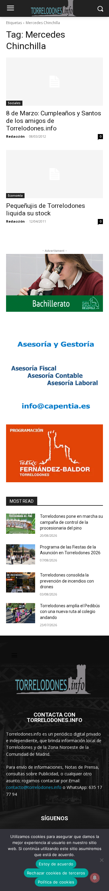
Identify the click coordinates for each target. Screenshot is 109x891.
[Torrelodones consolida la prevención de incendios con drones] (20, 582)
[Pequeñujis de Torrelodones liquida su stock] (54, 174)
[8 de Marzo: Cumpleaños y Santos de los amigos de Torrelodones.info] (54, 82)
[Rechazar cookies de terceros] (101, 860)
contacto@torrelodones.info (33, 787)
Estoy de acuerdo (56, 863)
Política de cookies (56, 882)
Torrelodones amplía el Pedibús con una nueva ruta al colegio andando (70, 611)
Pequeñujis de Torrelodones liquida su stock (45, 209)
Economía (15, 195)
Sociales (14, 103)
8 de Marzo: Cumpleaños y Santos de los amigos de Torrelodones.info (53, 121)
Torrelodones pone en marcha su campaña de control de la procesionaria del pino (71, 522)
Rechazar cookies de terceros (56, 873)
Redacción (15, 136)
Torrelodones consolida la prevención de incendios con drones (67, 581)
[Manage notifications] (95, 878)
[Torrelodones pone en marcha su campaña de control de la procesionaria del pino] (20, 524)
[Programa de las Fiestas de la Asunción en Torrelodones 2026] (20, 554)
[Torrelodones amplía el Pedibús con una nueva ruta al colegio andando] (20, 613)
